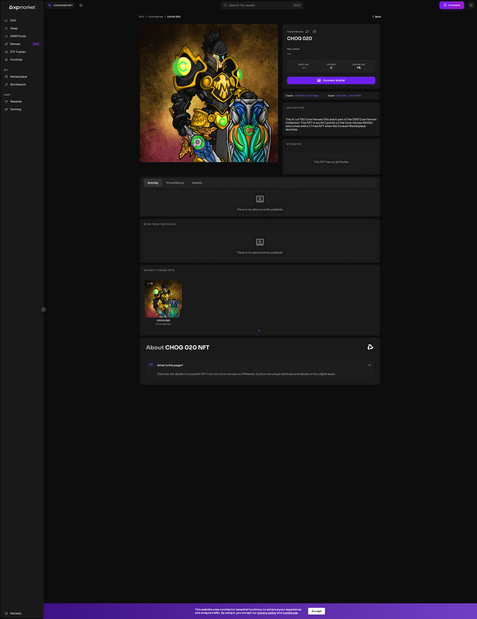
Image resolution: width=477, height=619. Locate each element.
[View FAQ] (81, 5)
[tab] (153, 183)
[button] (264, 365)
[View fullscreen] (272, 29)
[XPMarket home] (22, 7)
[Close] (43, 309)
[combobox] (260, 5)
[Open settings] (471, 5)
